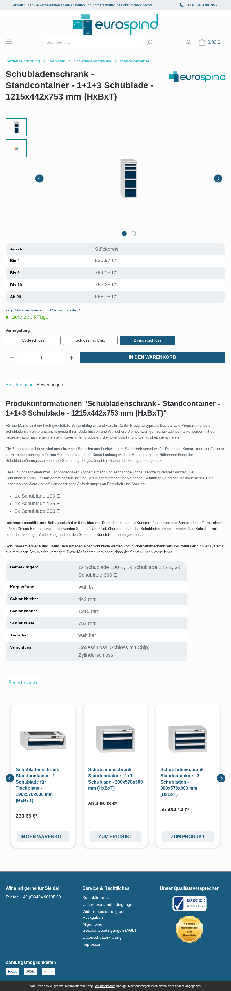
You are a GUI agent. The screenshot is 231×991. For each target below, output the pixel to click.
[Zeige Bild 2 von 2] (133, 233)
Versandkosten (105, 986)
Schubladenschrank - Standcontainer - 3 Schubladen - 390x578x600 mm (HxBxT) (183, 782)
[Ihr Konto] (188, 42)
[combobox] (93, 42)
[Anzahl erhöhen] (71, 357)
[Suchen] (149, 42)
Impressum (93, 944)
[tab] (20, 385)
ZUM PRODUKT (115, 836)
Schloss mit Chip (90, 340)
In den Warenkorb (152, 357)
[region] (115, 178)
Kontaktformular (97, 897)
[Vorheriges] (39, 178)
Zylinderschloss (147, 340)
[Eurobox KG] (197, 88)
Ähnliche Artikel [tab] (24, 682)
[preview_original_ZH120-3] (129, 179)
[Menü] (12, 42)
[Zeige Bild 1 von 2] (124, 233)
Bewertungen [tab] (49, 384)
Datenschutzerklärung (102, 937)
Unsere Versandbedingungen (109, 904)
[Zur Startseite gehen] (115, 25)
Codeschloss (33, 340)
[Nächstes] (218, 178)
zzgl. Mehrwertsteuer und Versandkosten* (43, 310)
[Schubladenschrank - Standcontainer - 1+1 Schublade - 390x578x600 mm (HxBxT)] (115, 739)
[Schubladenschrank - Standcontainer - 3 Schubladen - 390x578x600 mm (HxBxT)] (187, 739)
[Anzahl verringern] (11, 357)
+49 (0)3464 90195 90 (202, 5)
